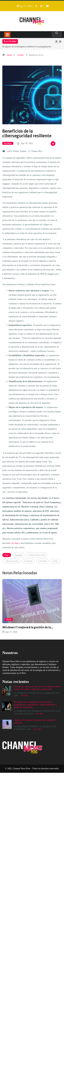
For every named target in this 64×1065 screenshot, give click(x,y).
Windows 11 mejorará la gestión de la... (27, 627)
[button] (56, 41)
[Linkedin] (41, 6)
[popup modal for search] (57, 34)
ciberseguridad (11, 561)
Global (20, 55)
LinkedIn (42, 561)
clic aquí (14, 543)
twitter (55, 561)
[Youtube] (47, 6)
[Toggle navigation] (7, 34)
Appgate (18, 555)
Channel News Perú (37, 555)
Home (9, 55)
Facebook (28, 561)
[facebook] (36, 6)
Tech (8, 619)
